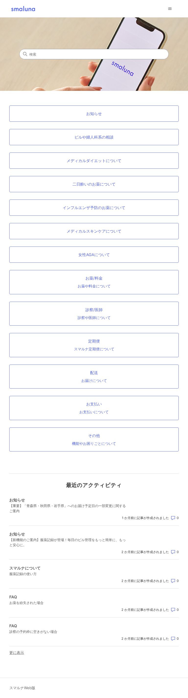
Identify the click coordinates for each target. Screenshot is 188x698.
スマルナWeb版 (22, 688)
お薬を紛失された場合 (26, 603)
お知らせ (17, 499)
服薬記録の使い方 (23, 574)
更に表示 (16, 652)
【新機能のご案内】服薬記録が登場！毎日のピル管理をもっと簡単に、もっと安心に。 (67, 542)
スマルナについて (25, 568)
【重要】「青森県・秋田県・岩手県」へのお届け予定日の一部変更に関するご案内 (67, 508)
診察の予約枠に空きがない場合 (33, 631)
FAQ (13, 596)
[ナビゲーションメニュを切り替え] (170, 9)
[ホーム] (23, 8)
